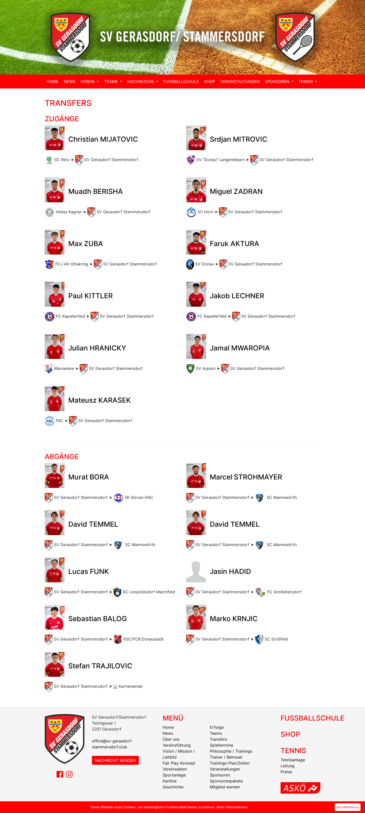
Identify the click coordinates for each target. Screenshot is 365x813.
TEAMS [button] (111, 81)
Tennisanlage (293, 759)
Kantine (170, 780)
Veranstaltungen (225, 769)
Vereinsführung (177, 745)
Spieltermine (221, 745)
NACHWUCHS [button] (141, 81)
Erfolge (217, 727)
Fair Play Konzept (179, 763)
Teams (216, 733)
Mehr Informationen (232, 807)
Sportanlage (174, 774)
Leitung (287, 765)
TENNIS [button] (306, 81)
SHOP (209, 81)
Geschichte (173, 786)
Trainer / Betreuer (226, 757)
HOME (53, 81)
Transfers (218, 739)
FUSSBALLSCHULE (181, 81)
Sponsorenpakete (226, 780)
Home (168, 727)
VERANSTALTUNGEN (240, 81)
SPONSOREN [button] (278, 81)
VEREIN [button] (88, 81)
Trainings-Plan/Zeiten (230, 763)
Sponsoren (220, 774)
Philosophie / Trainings (231, 751)
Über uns (171, 739)
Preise (286, 771)
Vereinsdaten (175, 769)
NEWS (69, 81)
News (168, 733)
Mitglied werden (225, 786)
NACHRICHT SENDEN (115, 760)
